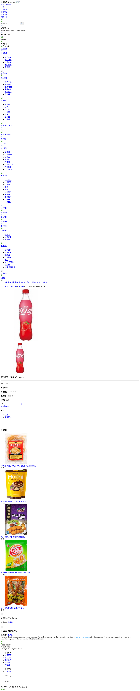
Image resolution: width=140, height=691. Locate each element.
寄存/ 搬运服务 (6, 134)
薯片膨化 (8, 89)
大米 (2, 130)
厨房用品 (4, 208)
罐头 (6, 187)
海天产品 (8, 252)
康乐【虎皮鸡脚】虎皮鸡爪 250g (12, 608)
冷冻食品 (4, 273)
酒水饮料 (4, 148)
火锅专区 (4, 49)
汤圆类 (7, 112)
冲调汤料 (8, 182)
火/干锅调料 (9, 262)
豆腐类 (7, 67)
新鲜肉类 (8, 62)
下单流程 (8, 665)
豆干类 (7, 94)
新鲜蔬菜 (8, 60)
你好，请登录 (6, 5)
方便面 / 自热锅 (6, 125)
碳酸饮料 (8, 159)
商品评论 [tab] (8, 417)
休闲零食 (4, 78)
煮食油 (7, 255)
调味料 (7, 265)
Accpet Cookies (38, 639)
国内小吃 (8, 82)
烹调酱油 (8, 257)
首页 (2, 282)
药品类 (7, 235)
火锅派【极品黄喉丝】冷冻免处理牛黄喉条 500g (18, 466)
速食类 (7, 119)
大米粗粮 (8, 192)
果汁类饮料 (9, 164)
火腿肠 (7, 185)
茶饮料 (7, 162)
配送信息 (8, 660)
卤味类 (7, 117)
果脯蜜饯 (8, 84)
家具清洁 (4, 212)
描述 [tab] (6, 415)
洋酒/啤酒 (8, 169)
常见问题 (8, 655)
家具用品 (4, 217)
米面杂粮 (4, 175)
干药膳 (7, 199)
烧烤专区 (4, 73)
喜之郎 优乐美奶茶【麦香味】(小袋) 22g (15, 572)
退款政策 (8, 662)
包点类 (7, 109)
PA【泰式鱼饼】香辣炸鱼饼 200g (13, 537)
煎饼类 (7, 114)
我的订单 (4, 9)
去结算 (10, 622)
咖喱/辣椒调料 (10, 267)
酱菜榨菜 (8, 197)
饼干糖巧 (8, 92)
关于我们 (8, 672)
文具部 (7, 240)
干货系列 (8, 180)
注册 (2, 7)
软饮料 (7, 152)
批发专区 (44, 282)
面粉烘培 (8, 194)
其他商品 (4, 230)
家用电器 (4, 226)
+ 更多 (3, 278)
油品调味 (4, 246)
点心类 (7, 107)
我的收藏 (4, 14)
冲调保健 (8, 167)
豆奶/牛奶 (8, 155)
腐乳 (6, 260)
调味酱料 (8, 250)
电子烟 (3, 139)
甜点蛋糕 (4, 143)
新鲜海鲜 (8, 65)
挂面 (6, 189)
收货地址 (4, 12)
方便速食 (4, 100)
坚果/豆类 (8, 87)
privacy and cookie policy (82, 637)
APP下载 (4, 17)
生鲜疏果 (4, 53)
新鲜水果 (8, 57)
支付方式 (8, 658)
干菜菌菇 (8, 202)
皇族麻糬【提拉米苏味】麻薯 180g (13, 501)
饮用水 (7, 157)
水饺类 (7, 104)
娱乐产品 (8, 237)
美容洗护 (4, 221)
